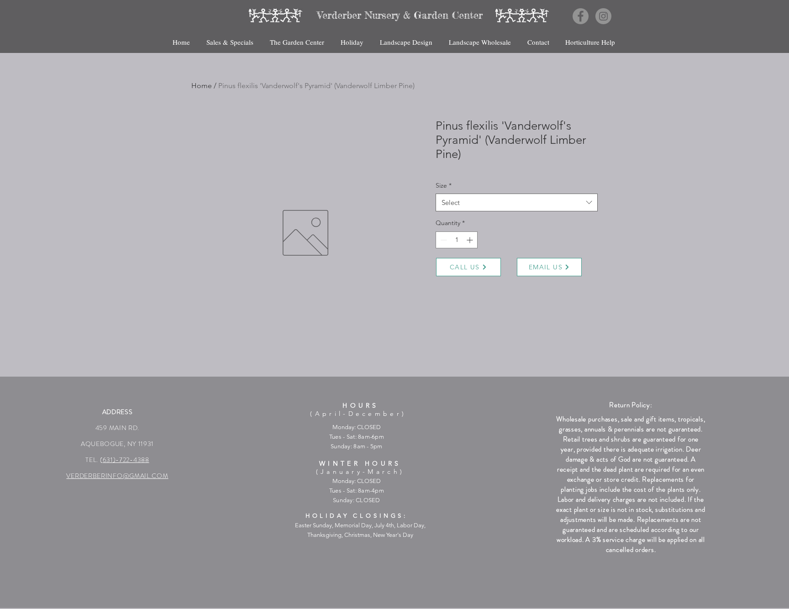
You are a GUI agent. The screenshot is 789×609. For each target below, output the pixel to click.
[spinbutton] (456, 240)
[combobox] (517, 202)
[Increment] (470, 240)
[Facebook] (581, 16)
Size (444, 185)
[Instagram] (603, 16)
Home (201, 85)
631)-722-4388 (126, 459)
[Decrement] (442, 240)
